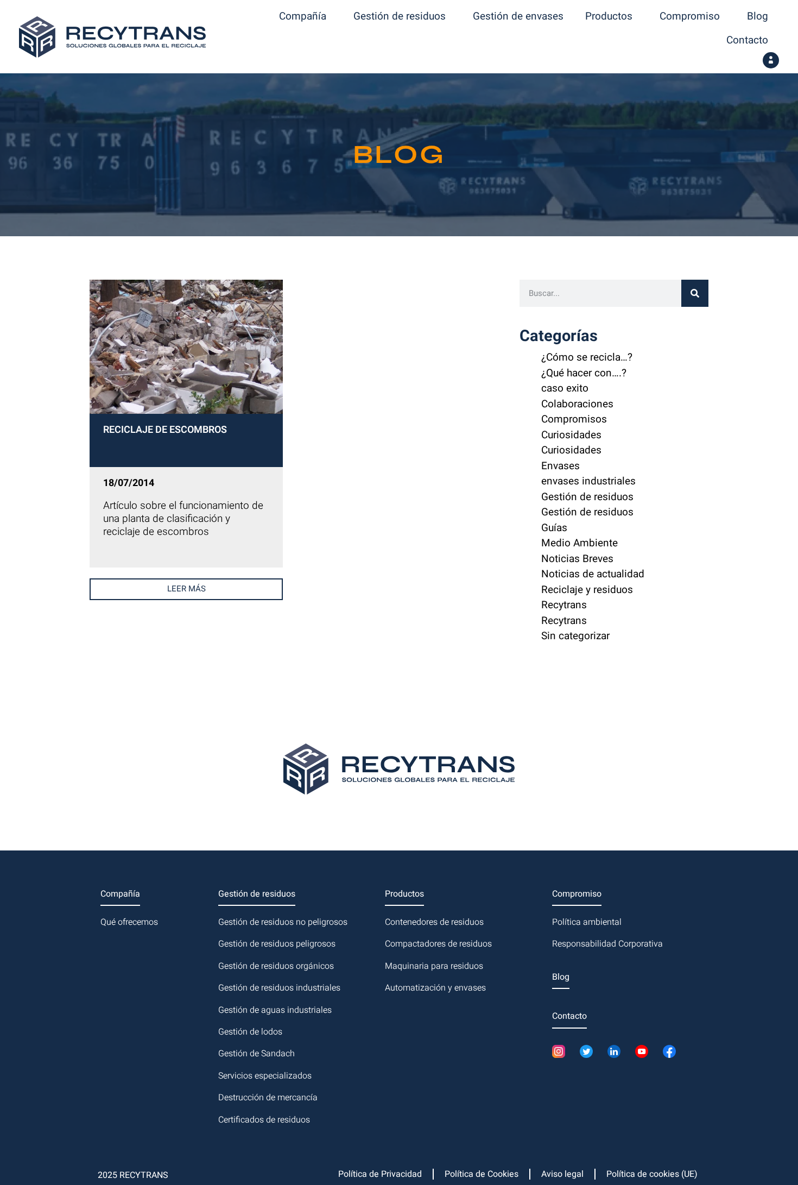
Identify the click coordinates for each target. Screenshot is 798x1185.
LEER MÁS (186, 589)
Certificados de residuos (264, 1119)
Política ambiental (587, 922)
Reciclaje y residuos (587, 589)
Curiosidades (571, 435)
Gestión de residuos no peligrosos (282, 922)
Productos (608, 16)
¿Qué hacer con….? (583, 373)
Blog (757, 16)
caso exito (564, 388)
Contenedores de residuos (434, 922)
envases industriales (588, 481)
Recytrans (564, 605)
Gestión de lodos (250, 1031)
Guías (554, 527)
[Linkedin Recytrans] (616, 1051)
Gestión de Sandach (256, 1053)
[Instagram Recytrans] (561, 1051)
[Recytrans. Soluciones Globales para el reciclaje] (112, 37)
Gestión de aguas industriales (275, 1010)
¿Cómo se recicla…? (586, 357)
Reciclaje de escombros (165, 431)
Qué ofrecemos (129, 922)
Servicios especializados (265, 1075)
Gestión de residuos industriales (279, 987)
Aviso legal (562, 1174)
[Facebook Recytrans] (672, 1051)
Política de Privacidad (380, 1174)
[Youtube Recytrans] (644, 1051)
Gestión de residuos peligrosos (276, 943)
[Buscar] (694, 293)
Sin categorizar (575, 636)
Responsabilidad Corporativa (607, 943)
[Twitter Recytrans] (589, 1051)
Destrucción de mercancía (268, 1097)
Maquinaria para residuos (434, 966)
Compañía (302, 16)
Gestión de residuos (399, 16)
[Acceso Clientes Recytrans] (771, 60)
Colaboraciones (577, 404)
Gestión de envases (518, 16)
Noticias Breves (577, 558)
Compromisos (574, 419)
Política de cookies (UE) (652, 1174)
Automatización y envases (435, 987)
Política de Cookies (481, 1174)
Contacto (747, 40)
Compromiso (690, 16)
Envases (560, 466)
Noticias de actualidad (592, 574)
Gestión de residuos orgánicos (276, 966)
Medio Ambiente (579, 543)
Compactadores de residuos (438, 943)
